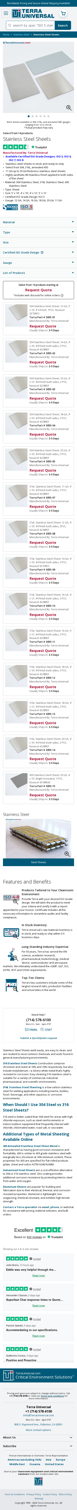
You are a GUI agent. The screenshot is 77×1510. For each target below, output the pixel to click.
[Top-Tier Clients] (11, 985)
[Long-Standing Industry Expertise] (11, 954)
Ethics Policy (65, 1494)
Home (6, 34)
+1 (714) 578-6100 (38, 1411)
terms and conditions (52, 1395)
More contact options (38, 1430)
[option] (38, 842)
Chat (48, 1029)
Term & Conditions (15, 1494)
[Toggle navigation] (6, 13)
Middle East (17, 1464)
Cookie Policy (50, 1494)
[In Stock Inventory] (11, 932)
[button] (70, 109)
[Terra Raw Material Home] (33, 13)
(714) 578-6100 (38, 1019)
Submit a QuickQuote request (38, 1038)
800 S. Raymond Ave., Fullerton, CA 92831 (38, 1424)
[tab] (38, 222)
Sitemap (39, 1498)
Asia (48, 1459)
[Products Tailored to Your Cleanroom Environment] (11, 897)
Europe (60, 1459)
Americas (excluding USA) (24, 1459)
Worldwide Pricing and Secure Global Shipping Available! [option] (38, 3)
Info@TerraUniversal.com (38, 1415)
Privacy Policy (33, 1494)
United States (54, 1464)
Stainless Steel (21, 34)
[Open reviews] (32, 147)
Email (33, 1029)
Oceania (34, 1464)
